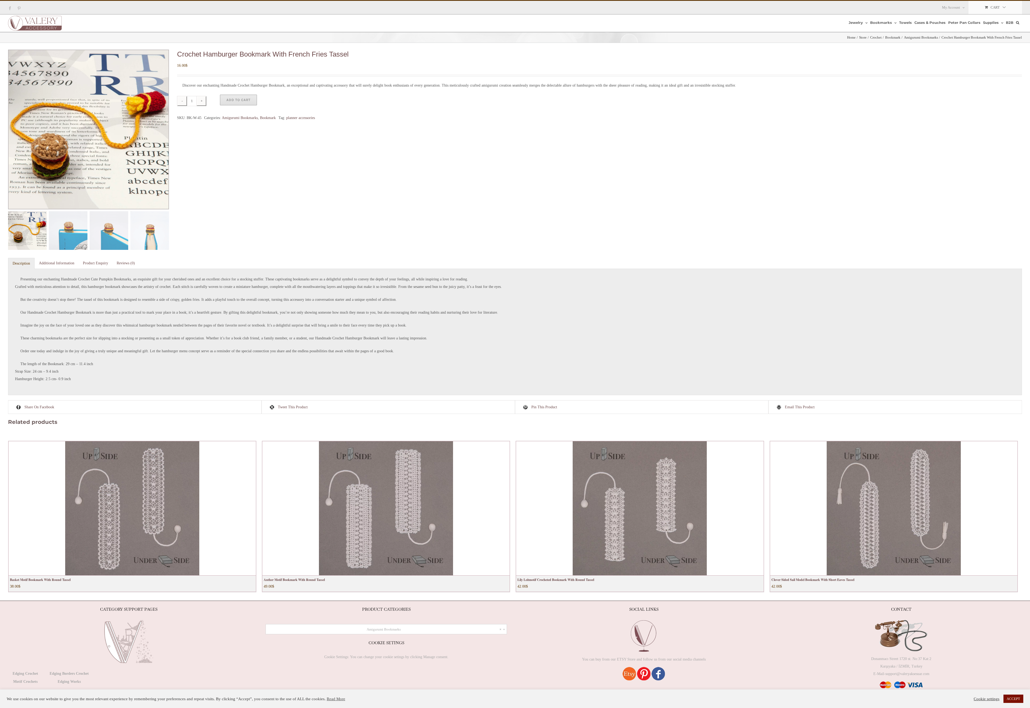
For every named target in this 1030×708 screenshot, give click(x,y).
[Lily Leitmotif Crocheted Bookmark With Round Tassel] (640, 508)
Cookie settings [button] (986, 699)
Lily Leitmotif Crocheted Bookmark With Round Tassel (555, 579)
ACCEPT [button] (1013, 699)
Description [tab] (21, 263)
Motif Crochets (25, 682)
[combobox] (386, 629)
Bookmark (268, 118)
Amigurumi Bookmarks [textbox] (434, 629)
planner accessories (300, 118)
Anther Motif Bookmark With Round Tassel (294, 579)
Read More (336, 699)
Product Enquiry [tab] (95, 263)
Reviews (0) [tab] (126, 263)
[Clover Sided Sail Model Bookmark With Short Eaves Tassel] (894, 508)
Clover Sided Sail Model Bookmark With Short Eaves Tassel (812, 579)
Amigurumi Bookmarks (240, 118)
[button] (1017, 22)
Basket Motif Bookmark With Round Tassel (40, 579)
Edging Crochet (25, 674)
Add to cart (238, 100)
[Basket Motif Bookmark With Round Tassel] (132, 508)
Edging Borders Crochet (69, 674)
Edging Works (69, 682)
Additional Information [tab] (56, 263)
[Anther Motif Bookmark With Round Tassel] (386, 508)
